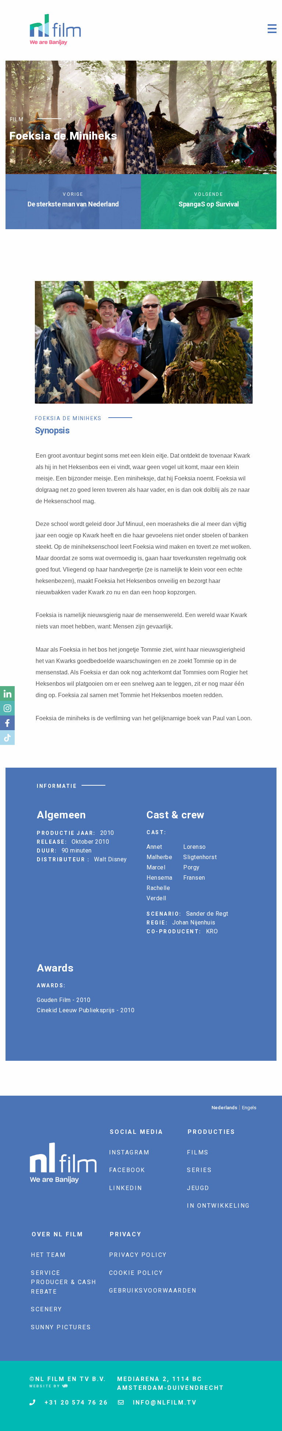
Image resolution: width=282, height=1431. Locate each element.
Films (198, 1152)
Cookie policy (136, 1272)
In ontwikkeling (218, 1205)
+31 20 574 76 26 (75, 1402)
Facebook (127, 1170)
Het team (48, 1254)
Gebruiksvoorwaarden (153, 1290)
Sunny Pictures (61, 1327)
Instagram (129, 1152)
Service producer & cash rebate (64, 1282)
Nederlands (224, 1107)
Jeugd (198, 1188)
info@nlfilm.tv (163, 1402)
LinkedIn (125, 1188)
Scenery (46, 1309)
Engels (249, 1107)
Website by (45, 1386)
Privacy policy (138, 1254)
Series (199, 1170)
